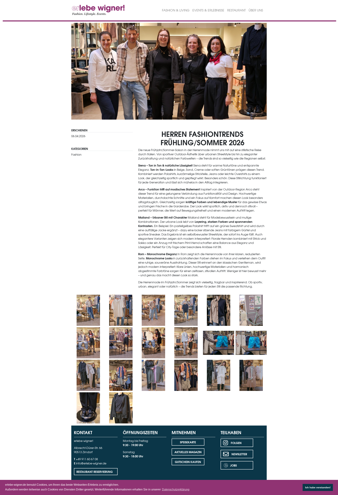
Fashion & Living (176, 10)
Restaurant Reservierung (94, 471)
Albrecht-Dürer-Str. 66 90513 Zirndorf (88, 450)
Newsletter (239, 454)
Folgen (236, 442)
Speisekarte (188, 442)
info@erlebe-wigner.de (91, 463)
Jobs (233, 465)
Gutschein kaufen (188, 461)
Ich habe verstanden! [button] (318, 487)
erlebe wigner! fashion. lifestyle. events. (92, 10)
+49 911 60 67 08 (87, 459)
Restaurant (236, 10)
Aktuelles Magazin (188, 452)
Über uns (256, 10)
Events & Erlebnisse (208, 10)
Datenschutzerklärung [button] (175, 489)
